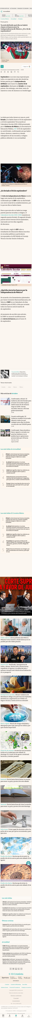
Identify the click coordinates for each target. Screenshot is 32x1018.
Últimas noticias (4, 8)
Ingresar (28, 1016)
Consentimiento (16, 1001)
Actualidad (13, 8)
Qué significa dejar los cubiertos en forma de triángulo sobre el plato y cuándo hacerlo (17, 471)
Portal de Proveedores (15, 987)
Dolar (10, 1016)
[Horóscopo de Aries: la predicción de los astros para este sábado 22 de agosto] (16, 873)
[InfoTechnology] (16, 981)
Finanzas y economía (23, 8)
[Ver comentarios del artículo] (18, 72)
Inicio (16, 1016)
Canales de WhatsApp (16, 984)
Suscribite (24, 984)
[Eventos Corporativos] (13, 978)
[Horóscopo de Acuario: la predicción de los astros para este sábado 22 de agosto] (16, 846)
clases (9, 387)
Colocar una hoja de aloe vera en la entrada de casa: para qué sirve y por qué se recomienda (18, 485)
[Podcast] (27, 978)
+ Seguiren (27, 67)
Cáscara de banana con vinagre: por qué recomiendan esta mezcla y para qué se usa (18, 550)
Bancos (15, 387)
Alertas (22, 1016)
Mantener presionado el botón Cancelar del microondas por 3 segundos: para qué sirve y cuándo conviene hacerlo (18, 478)
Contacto (7, 984)
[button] (28, 863)
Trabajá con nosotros (26, 987)
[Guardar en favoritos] (2, 66)
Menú (3, 1016)
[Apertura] (5, 978)
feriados (20, 19)
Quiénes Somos (4, 987)
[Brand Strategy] (20, 978)
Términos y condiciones (16, 995)
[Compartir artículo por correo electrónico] (14, 72)
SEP (15, 129)
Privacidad (16, 998)
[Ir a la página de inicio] (2, 11)
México (21, 387)
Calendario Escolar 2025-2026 (11, 215)
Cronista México (5, 19)
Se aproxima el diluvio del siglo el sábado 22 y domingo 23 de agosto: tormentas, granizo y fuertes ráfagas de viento (18, 543)
